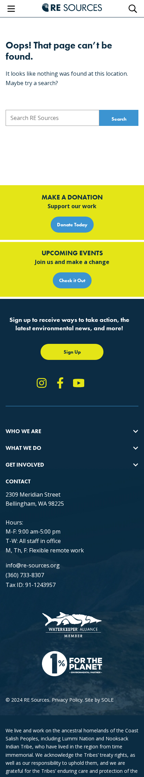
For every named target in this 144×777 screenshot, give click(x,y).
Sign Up (72, 352)
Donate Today (72, 224)
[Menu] (11, 9)
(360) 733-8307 (25, 575)
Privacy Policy (67, 699)
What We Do (23, 448)
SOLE (107, 699)
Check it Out (72, 280)
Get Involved (25, 464)
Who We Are (23, 431)
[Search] (133, 9)
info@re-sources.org (33, 565)
